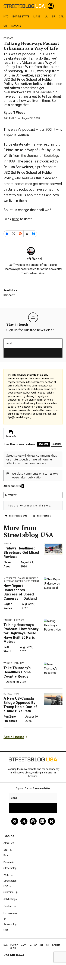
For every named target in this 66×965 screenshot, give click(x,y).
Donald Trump (12, 694)
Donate (16, 25)
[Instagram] (33, 821)
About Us (9, 842)
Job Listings (10, 899)
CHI (5, 25)
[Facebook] (14, 821)
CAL (61, 16)
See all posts (14, 737)
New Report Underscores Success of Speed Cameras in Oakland (20, 592)
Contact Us (10, 906)
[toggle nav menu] (60, 6)
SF (53, 16)
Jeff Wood (17, 112)
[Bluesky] (51, 821)
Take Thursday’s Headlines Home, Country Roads (18, 672)
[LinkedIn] (42, 821)
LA (46, 16)
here (15, 219)
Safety (7, 544)
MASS (36, 16)
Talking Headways (14, 620)
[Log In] (51, 6)
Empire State (20, 16)
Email (9, 343)
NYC (6, 16)
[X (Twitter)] (23, 821)
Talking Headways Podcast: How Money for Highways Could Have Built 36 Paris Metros (21, 633)
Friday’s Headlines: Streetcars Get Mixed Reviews (21, 552)
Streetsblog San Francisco (22, 578)
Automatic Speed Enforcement (21, 581)
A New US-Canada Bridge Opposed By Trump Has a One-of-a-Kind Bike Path (21, 704)
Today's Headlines (14, 663)
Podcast (8, 38)
